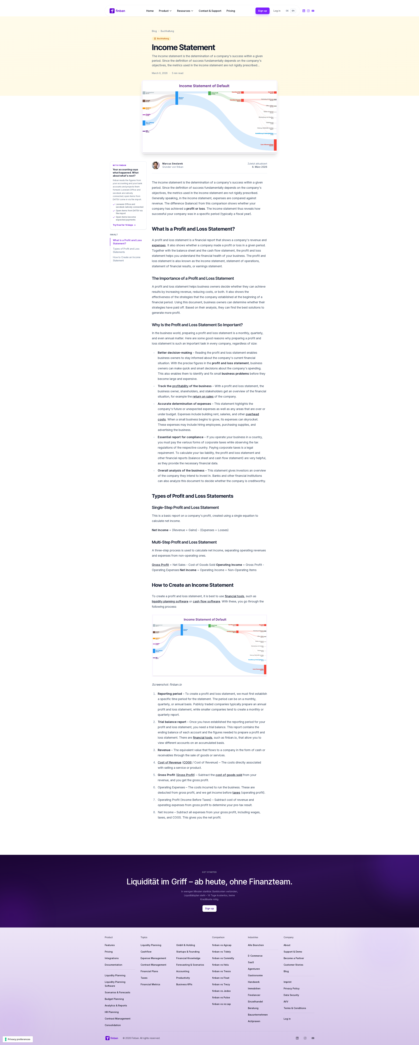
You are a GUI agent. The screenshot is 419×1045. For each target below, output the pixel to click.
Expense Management (153, 958)
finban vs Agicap (221, 945)
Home (150, 10)
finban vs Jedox (221, 991)
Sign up (262, 10)
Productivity (183, 977)
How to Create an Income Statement (126, 259)
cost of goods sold (229, 775)
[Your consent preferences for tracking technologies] (18, 1039)
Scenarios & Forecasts (117, 992)
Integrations (112, 958)
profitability (180, 386)
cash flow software (206, 601)
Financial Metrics (150, 984)
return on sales (203, 396)
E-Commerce (255, 955)
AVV (286, 1001)
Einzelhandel (255, 1001)
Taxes (144, 977)
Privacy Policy (292, 988)
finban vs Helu (220, 964)
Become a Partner (294, 958)
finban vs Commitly (223, 958)
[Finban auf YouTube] (313, 10)
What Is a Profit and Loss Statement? (127, 242)
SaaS (251, 962)
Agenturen (254, 968)
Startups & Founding (188, 951)
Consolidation (113, 1025)
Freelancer (254, 995)
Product (164, 10)
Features (110, 945)
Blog (154, 31)
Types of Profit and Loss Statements (126, 250)
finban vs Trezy (221, 984)
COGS (187, 762)
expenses (159, 245)
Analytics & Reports (116, 1005)
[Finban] (117, 10)
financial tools (234, 596)
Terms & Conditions (295, 1008)
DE (287, 10)
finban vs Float (220, 977)
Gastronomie (255, 975)
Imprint (287, 982)
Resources (183, 10)
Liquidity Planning (115, 975)
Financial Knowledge (188, 958)
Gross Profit (160, 564)
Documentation (113, 964)
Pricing (231, 10)
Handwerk (254, 982)
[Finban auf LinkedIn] (303, 10)
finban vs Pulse (221, 997)
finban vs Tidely (221, 951)
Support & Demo (293, 951)
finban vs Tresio (221, 971)
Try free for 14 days (123, 225)
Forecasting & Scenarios (190, 964)
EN (293, 10)
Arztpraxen (254, 1021)
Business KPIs (184, 984)
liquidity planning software (170, 601)
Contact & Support (210, 10)
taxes (236, 792)
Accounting (182, 971)
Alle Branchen (256, 945)
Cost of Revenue (169, 762)
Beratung (253, 1008)
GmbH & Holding (185, 945)
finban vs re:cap (221, 1004)
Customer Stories (293, 964)
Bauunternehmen (258, 1014)
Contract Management (117, 1018)
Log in (277, 10)
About (287, 945)
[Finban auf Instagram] (308, 10)
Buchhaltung (167, 31)
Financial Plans (149, 971)
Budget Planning (114, 999)
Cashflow (146, 951)
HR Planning (112, 1012)
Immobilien (254, 988)
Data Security (291, 995)
